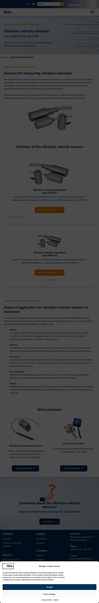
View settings (49, 594)
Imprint (56, 600)
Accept (50, 587)
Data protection (47, 600)
